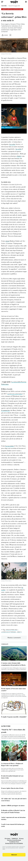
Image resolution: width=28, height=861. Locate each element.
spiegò (7, 241)
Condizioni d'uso (14, 842)
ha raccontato (9, 446)
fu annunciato (5, 410)
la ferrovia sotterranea (8, 632)
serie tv (19, 632)
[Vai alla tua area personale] (26, 2)
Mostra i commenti (14, 638)
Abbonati (14, 855)
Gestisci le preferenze (14, 840)
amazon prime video (12, 629)
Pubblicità (15, 838)
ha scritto (12, 144)
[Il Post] (14, 1)
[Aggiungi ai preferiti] (10, 35)
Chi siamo (7, 838)
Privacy (21, 838)
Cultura (4, 5)
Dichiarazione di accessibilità (14, 843)
